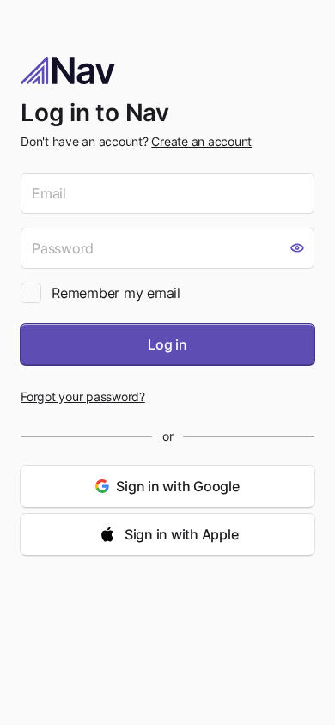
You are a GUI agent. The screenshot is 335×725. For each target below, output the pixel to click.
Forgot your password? (83, 396)
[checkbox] (31, 293)
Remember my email (116, 293)
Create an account (201, 141)
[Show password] (297, 248)
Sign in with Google (177, 486)
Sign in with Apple (182, 534)
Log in (167, 344)
